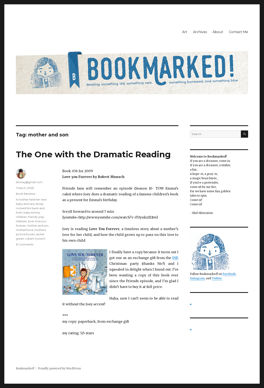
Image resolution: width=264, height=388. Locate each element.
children (21, 216)
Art (184, 32)
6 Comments (24, 244)
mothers (40, 230)
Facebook (229, 274)
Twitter (217, 278)
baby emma (32, 212)
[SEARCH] (244, 134)
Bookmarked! (25, 368)
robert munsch (35, 238)
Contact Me (238, 32)
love (31, 221)
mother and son (37, 225)
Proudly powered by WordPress (59, 368)
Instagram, (197, 278)
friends (32, 216)
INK (175, 258)
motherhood (24, 230)
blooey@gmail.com (29, 182)
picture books (25, 234)
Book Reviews (25, 193)
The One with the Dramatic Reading (93, 154)
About (218, 32)
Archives (200, 32)
